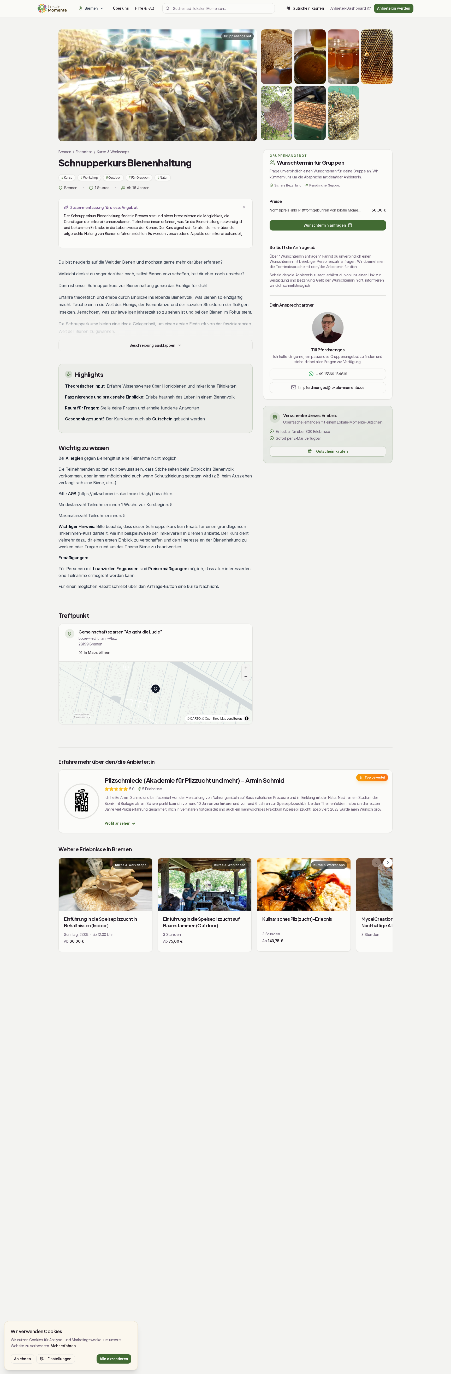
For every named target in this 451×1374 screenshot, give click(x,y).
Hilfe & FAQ (144, 8)
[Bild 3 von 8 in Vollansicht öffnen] (343, 56)
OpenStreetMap (215, 718)
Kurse (67, 177)
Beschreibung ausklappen (152, 345)
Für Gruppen (139, 177)
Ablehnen (22, 1358)
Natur (162, 177)
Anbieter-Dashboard (348, 8)
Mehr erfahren (63, 1345)
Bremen (64, 152)
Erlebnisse (84, 152)
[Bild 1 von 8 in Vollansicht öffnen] (157, 85)
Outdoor (113, 177)
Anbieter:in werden (393, 8)
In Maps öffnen (97, 652)
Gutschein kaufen (332, 451)
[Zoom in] (246, 668)
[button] (155, 689)
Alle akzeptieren (114, 1358)
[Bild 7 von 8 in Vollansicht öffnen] (343, 113)
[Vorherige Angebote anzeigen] (376, 862)
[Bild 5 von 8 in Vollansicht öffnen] (276, 113)
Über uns (121, 8)
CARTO (195, 718)
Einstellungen (59, 1358)
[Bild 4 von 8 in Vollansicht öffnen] (377, 56)
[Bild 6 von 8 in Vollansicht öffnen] (310, 113)
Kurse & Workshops (113, 152)
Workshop (89, 177)
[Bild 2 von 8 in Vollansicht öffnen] (310, 56)
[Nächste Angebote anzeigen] (388, 862)
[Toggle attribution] (247, 718)
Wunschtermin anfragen (325, 225)
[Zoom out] (246, 676)
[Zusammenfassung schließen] (244, 207)
